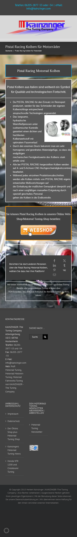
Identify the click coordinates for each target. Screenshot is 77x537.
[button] (6, 530)
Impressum (13, 413)
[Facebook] (54, 260)
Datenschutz (14, 421)
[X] (64, 260)
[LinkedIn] (54, 265)
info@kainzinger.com (15, 362)
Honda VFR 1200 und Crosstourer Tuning (13, 466)
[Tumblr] (64, 265)
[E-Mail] (54, 274)
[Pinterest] (54, 270)
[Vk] (64, 270)
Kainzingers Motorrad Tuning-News (14, 450)
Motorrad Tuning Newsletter (36, 428)
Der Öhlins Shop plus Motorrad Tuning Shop (14, 434)
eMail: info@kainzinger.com (44, 6)
